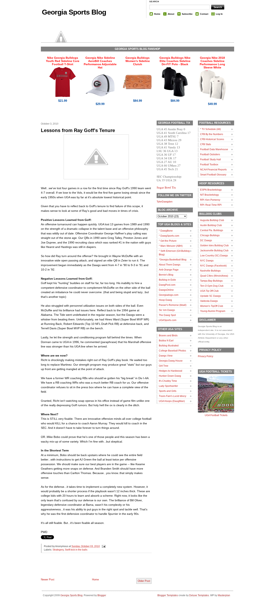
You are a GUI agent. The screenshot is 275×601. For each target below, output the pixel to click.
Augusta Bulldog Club (212, 220)
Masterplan (224, 595)
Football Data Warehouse (214, 149)
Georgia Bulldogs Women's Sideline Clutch (137, 61)
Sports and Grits (167, 391)
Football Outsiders (210, 154)
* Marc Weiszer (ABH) (171, 245)
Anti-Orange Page (169, 269)
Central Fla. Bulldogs (211, 230)
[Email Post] (103, 546)
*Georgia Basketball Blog (172, 259)
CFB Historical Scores (212, 139)
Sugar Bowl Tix (166, 187)
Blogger (101, 595)
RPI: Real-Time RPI (210, 204)
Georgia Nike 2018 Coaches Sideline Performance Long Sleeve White (212, 62)
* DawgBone (166, 230)
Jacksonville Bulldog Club (214, 250)
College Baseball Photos (172, 350)
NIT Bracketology (209, 194)
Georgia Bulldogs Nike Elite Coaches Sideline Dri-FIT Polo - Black (174, 61)
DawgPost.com (167, 284)
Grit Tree (163, 365)
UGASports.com (167, 320)
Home (157, 14)
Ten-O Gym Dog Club (211, 285)
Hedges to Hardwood (170, 370)
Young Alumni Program (212, 311)
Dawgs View (166, 355)
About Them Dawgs (169, 264)
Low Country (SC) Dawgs (214, 255)
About (171, 14)
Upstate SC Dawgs (210, 296)
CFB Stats (205, 144)
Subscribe (187, 14)
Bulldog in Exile (167, 279)
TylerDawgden (165, 201)
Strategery (58, 549)
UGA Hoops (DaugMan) (172, 401)
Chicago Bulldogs (210, 235)
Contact (204, 14)
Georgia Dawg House (171, 360)
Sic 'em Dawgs (167, 310)
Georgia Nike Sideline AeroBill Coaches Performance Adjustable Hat (100, 62)
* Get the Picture (168, 240)
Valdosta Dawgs (209, 301)
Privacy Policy (205, 356)
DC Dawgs (206, 240)
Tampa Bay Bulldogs (211, 280)
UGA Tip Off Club (209, 290)
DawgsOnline (166, 289)
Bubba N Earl (166, 340)
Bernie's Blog (166, 274)
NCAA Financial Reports (213, 169)
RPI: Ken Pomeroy (210, 199)
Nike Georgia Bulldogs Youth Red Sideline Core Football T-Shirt (62, 61)
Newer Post (47, 579)
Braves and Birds (168, 335)
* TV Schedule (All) (210, 129)
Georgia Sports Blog (74, 12)
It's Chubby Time (168, 381)
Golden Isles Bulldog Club (214, 245)
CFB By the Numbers (211, 134)
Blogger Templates (167, 595)
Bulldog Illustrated (169, 345)
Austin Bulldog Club (211, 225)
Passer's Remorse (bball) (172, 305)
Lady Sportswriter (168, 386)
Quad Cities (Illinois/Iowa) (214, 275)
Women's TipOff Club (211, 306)
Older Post (144, 580)
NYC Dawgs (207, 260)
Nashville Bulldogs (210, 270)
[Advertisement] (88, 569)
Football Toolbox (209, 164)
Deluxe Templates (199, 595)
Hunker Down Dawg (170, 375)
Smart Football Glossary (213, 174)
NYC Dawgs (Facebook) (213, 265)
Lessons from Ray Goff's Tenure (78, 130)
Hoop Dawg (165, 300)
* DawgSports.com (169, 235)
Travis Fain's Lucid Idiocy (172, 396)
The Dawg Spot (167, 315)
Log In (219, 14)
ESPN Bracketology (211, 189)
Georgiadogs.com (168, 295)
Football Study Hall (210, 159)
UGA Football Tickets (216, 415)
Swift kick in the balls (76, 549)
